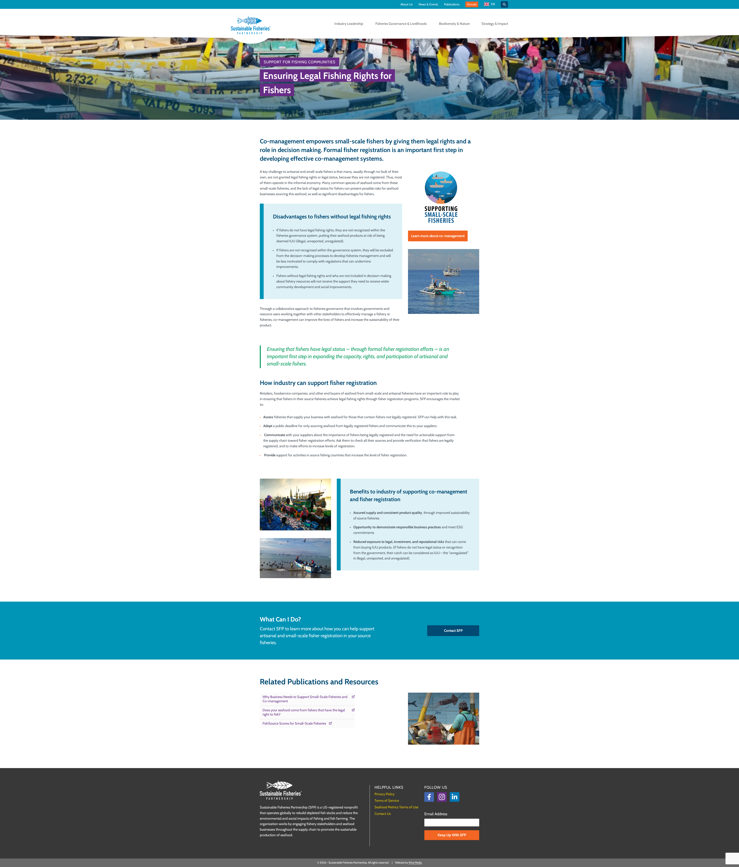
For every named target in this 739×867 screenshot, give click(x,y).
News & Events (428, 4)
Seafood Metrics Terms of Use (396, 807)
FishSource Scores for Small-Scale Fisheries (294, 724)
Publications (452, 4)
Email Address (435, 814)
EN (493, 4)
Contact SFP (453, 630)
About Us (406, 4)
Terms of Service (387, 800)
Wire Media (415, 862)
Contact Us (383, 813)
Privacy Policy (385, 794)
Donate (472, 4)
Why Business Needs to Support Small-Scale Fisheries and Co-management (304, 699)
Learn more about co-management (438, 236)
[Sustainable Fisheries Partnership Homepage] (251, 25)
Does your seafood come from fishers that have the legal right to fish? (303, 712)
